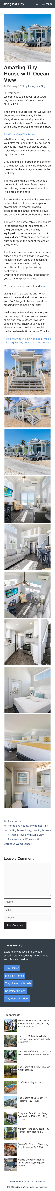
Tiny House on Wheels (18, 983)
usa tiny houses (42, 830)
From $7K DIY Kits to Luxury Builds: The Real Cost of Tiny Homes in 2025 (33, 1023)
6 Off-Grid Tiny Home (29, 1082)
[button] (37, 4)
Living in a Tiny (13, 4)
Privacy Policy (16, 1181)
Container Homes (15, 990)
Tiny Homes (12, 968)
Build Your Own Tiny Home (19, 134)
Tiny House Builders (16, 998)
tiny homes (35, 825)
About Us (29, 1181)
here (43, 286)
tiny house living (21, 830)
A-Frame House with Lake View (26, 834)
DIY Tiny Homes (14, 975)
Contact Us (40, 1181)
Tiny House (14, 821)
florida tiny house (18, 825)
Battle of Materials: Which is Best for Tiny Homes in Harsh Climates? (34, 1039)
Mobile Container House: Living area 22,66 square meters (31, 1162)
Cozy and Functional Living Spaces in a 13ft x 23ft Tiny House (33, 1116)
